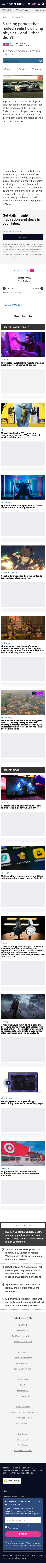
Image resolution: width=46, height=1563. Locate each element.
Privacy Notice (36, 247)
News (6, 44)
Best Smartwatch (23, 1396)
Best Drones (23, 1445)
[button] (43, 4)
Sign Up (23, 1534)
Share (9, 69)
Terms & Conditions (20, 1545)
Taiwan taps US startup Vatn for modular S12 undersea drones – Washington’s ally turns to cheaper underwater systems (24, 1254)
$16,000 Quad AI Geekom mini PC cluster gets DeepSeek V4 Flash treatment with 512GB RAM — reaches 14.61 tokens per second (23, 1272)
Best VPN (23, 1325)
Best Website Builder (23, 1341)
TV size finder (22, 10)
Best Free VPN (23, 1330)
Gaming (5, 17)
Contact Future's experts (13, 1496)
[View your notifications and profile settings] (29, 3)
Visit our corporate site (22, 1473)
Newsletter (38, 69)
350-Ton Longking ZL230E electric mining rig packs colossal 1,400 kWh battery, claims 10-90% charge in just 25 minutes (24, 1237)
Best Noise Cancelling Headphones (23, 1412)
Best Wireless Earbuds (23, 1418)
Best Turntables (23, 1406)
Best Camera (23, 1434)
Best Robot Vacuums (23, 1450)
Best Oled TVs (23, 1390)
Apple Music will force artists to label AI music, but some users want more (22, 1287)
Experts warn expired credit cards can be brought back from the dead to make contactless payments (24, 1302)
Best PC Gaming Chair (23, 1369)
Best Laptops (23, 1352)
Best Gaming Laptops (23, 1358)
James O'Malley (19, 43)
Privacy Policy (32, 1543)
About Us (7, 1491)
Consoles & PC (17, 17)
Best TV (23, 1385)
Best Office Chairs (23, 1423)
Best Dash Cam (23, 1439)
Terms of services (33, 244)
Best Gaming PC (23, 1363)
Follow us (25, 69)
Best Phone (23, 1379)
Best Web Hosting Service (23, 1336)
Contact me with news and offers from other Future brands (23, 1527)
